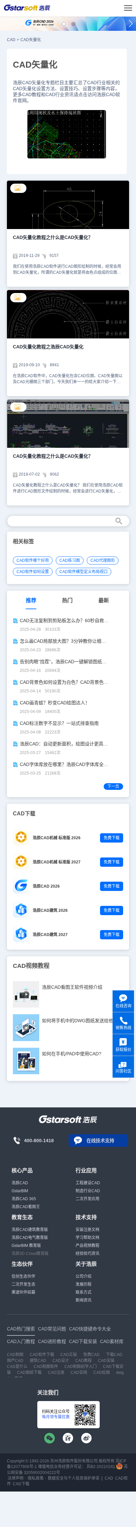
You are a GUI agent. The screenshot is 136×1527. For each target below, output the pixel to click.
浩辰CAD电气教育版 (30, 1237)
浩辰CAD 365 (24, 1199)
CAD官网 (79, 1372)
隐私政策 (36, 1478)
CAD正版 (68, 1354)
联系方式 (83, 1292)
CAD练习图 (69, 560)
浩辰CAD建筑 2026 (50, 910)
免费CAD (91, 1354)
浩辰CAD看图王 (26, 1206)
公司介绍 (83, 1276)
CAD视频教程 (31, 966)
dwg (120, 1372)
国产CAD (15, 1360)
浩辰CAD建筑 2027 (50, 934)
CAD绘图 (101, 1372)
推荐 (31, 600)
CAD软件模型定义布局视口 (83, 571)
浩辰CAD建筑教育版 (30, 1229)
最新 (103, 600)
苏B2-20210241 (100, 1466)
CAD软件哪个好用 (33, 560)
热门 (67, 600)
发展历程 (83, 1284)
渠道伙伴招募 (23, 1292)
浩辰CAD (20, 1183)
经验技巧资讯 (87, 1253)
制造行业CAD (88, 1191)
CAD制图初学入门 (80, 1366)
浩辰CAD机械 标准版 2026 (57, 838)
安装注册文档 (87, 1229)
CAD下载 (21, 1484)
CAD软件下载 (42, 1354)
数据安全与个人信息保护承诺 (73, 1478)
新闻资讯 (83, 1300)
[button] (63, 24)
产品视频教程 (87, 1245)
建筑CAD (38, 1360)
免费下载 (111, 838)
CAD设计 (60, 1360)
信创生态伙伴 (23, 1276)
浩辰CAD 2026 (46, 886)
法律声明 (15, 1478)
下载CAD (114, 1354)
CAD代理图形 (102, 560)
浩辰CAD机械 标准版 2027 (57, 862)
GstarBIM (20, 1191)
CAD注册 (56, 1372)
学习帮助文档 (87, 1237)
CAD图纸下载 (29, 1372)
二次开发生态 (23, 1284)
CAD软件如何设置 (33, 571)
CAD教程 (83, 1360)
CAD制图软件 (46, 1366)
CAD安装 (106, 1360)
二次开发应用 (87, 1199)
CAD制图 (15, 1354)
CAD (11, 39)
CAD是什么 (17, 1366)
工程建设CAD (88, 1183)
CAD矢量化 (30, 39)
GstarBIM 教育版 (26, 1245)
